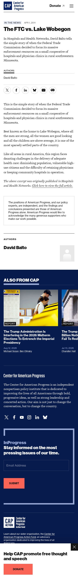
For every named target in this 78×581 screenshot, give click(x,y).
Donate (56, 6)
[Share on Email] (43, 90)
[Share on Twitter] (7, 90)
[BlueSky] (45, 417)
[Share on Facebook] (16, 90)
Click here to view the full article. (52, 185)
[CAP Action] (16, 522)
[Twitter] (6, 417)
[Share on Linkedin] (25, 90)
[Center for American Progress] (8, 6)
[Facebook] (14, 417)
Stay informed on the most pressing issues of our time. (31, 448)
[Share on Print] (52, 90)
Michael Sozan (11, 351)
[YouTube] (22, 417)
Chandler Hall (69, 351)
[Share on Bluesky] (34, 90)
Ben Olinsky (26, 351)
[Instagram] (29, 417)
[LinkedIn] (37, 417)
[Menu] (71, 6)
